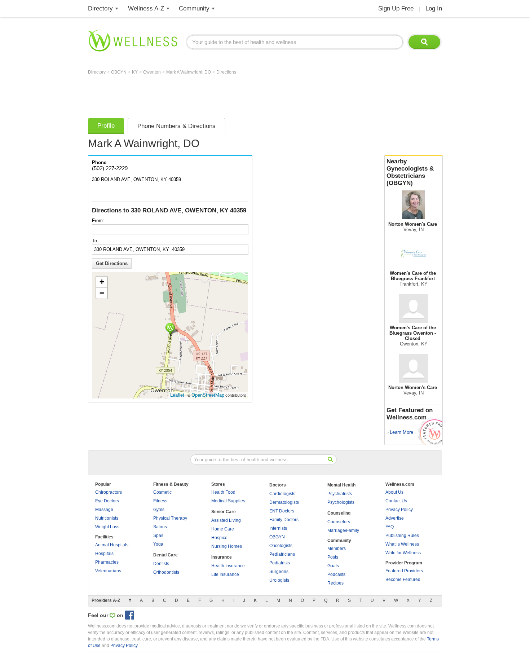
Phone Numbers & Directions (176, 126)
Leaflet (177, 395)
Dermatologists (284, 502)
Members (336, 548)
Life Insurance (225, 574)
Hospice (219, 537)
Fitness (160, 500)
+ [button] (102, 281)
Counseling (338, 513)
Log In (433, 8)
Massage (104, 509)
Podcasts (336, 574)
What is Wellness (402, 544)
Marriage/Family (343, 530)
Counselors (338, 521)
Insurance (221, 557)
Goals (333, 565)
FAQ (389, 526)
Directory (100, 8)
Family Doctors (284, 519)
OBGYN (119, 72)
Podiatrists (279, 562)
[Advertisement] (219, 94)
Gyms (158, 509)
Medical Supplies (228, 500)
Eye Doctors (107, 500)
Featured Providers (404, 570)
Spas (158, 535)
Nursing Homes (226, 546)
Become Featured (402, 579)
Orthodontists (166, 572)
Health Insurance (228, 565)
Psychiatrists (339, 493)
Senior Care (223, 511)
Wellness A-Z (146, 8)
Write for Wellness (403, 552)
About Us (394, 492)
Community (194, 8)
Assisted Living (226, 520)
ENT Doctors (281, 511)
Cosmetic (162, 492)
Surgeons (278, 571)
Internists (278, 528)
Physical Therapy (170, 518)
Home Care (222, 529)
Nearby (410, 172)
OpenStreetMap (207, 395)
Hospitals (104, 553)
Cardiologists (282, 493)
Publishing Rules (402, 535)
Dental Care (165, 555)
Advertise (394, 518)
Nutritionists (106, 518)
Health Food (223, 492)
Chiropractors (108, 492)
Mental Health (341, 485)
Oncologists (280, 545)
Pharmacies (107, 562)
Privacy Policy (399, 509)
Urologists (279, 580)
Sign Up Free (396, 8)
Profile (106, 125)
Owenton (152, 72)
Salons (160, 526)
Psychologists (340, 502)
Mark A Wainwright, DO (189, 72)
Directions (226, 72)
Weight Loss (107, 526)
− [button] (102, 293)
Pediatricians (282, 554)
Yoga (158, 544)
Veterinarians (108, 570)
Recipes (335, 583)
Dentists (161, 563)
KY (135, 72)
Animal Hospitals (111, 544)
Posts (332, 557)
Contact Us (396, 500)
